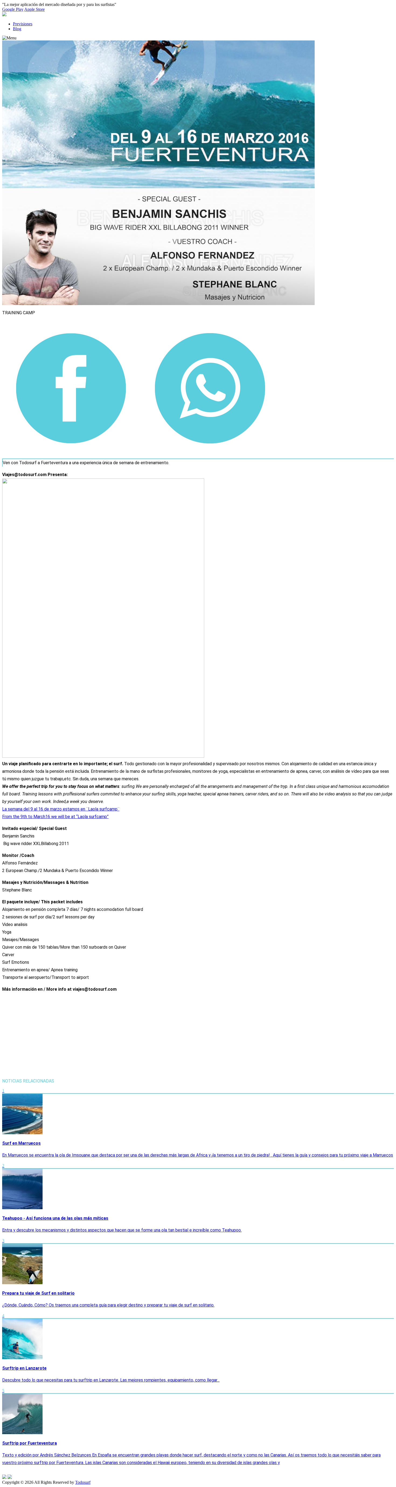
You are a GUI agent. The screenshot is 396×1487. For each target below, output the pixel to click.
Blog (17, 28)
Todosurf (83, 1482)
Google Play (12, 9)
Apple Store (34, 9)
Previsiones (22, 24)
